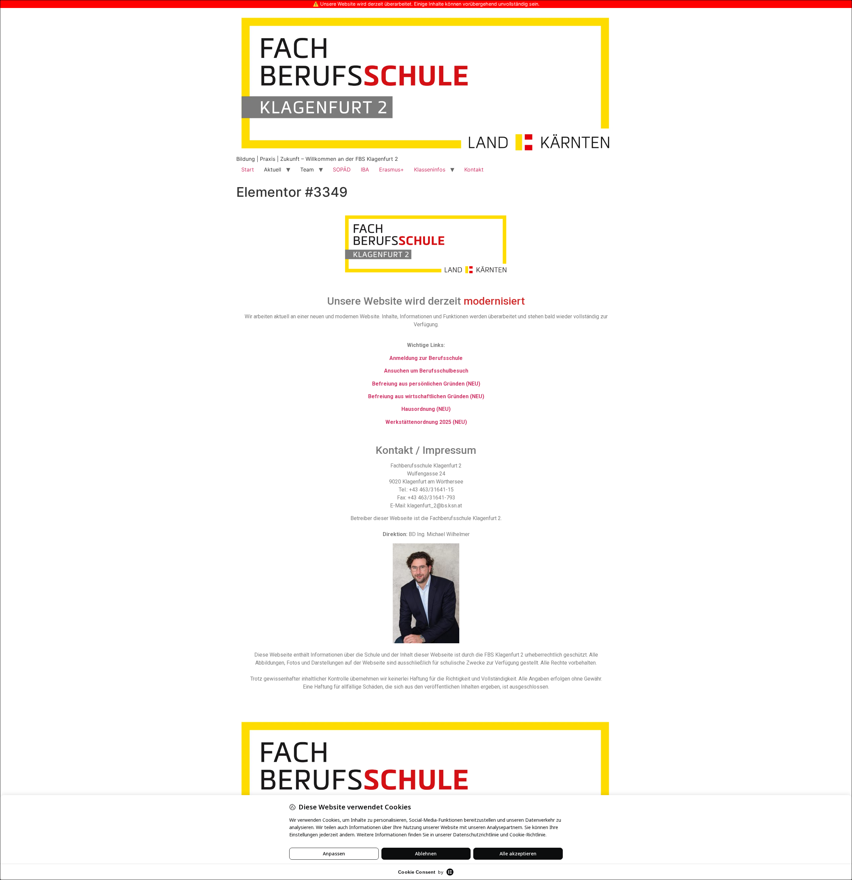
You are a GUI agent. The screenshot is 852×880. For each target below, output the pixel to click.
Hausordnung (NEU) (426, 409)
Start (247, 169)
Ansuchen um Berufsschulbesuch (426, 371)
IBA (365, 169)
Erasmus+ (391, 169)
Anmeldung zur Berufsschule (426, 358)
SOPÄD (342, 169)
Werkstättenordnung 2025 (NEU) (426, 422)
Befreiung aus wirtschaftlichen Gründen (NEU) (426, 396)
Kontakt (474, 169)
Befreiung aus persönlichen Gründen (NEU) (426, 384)
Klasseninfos (429, 169)
